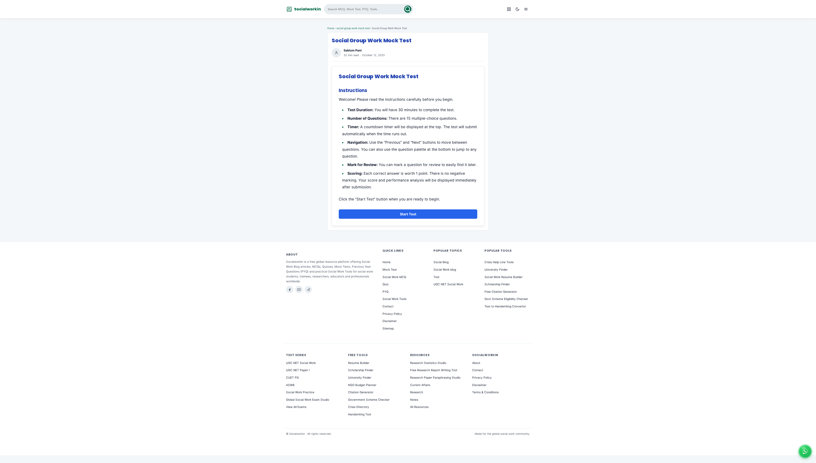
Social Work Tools (394, 299)
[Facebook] (289, 289)
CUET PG (292, 377)
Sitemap (388, 328)
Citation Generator (360, 392)
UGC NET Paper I (298, 370)
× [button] (810, 447)
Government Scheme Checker (369, 399)
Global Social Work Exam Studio (307, 399)
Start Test (408, 214)
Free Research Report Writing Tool (433, 370)
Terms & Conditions (485, 392)
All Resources (419, 407)
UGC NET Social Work (448, 284)
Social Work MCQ (394, 277)
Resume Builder (358, 363)
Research (416, 392)
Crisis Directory (358, 407)
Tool (436, 277)
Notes (414, 399)
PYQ (385, 291)
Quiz (385, 284)
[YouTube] (299, 289)
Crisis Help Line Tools (499, 262)
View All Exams (296, 407)
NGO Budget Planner (362, 385)
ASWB (290, 385)
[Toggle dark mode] (517, 9)
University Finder (496, 269)
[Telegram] (308, 289)
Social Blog (441, 262)
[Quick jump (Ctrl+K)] (509, 9)
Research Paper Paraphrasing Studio (435, 377)
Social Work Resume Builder (503, 277)
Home (330, 28)
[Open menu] (526, 9)
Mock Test (389, 269)
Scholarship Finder (497, 284)
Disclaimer (389, 321)
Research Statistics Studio (428, 363)
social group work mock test (353, 28)
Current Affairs (420, 385)
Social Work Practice (300, 392)
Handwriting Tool (359, 414)
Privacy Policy (392, 313)
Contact (388, 306)
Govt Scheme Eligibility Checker (506, 299)
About (476, 363)
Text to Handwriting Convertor (505, 306)
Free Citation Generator (500, 291)
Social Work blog (445, 269)
